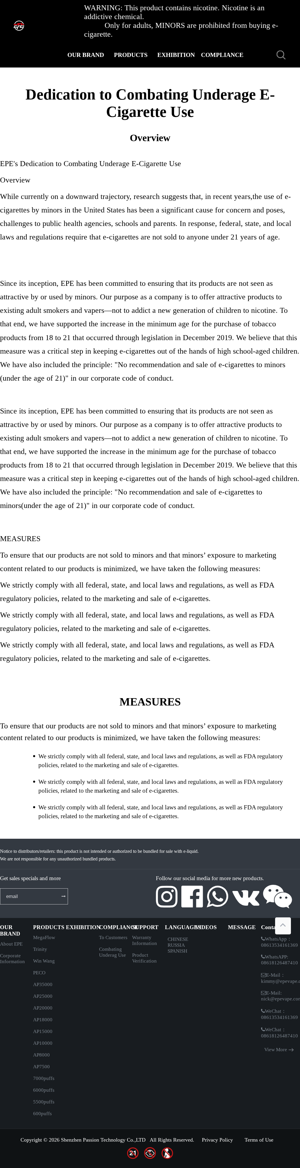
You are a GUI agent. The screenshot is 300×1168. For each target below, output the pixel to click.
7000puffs (43, 1078)
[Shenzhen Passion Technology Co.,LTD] (31, 25)
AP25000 (42, 996)
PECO (39, 972)
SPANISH (177, 951)
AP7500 (41, 1066)
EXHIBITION (176, 54)
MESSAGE (221, 80)
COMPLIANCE (221, 54)
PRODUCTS (131, 54)
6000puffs (43, 1090)
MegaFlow (44, 937)
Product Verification (144, 958)
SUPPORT (85, 80)
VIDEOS (176, 80)
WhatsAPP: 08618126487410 (279, 960)
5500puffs (43, 1102)
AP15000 (42, 1031)
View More (275, 1049)
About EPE (11, 944)
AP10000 (42, 1043)
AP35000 (42, 984)
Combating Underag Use (112, 952)
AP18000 (42, 1019)
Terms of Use (259, 1140)
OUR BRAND (85, 54)
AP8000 (41, 1055)
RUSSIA (176, 945)
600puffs (42, 1113)
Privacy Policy (217, 1140)
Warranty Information (144, 940)
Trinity (40, 949)
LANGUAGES (131, 80)
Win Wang (44, 961)
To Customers (113, 937)
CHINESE (178, 939)
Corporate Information (12, 958)
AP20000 (42, 1008)
